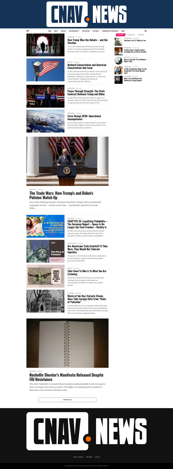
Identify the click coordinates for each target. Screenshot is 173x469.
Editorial (96, 31)
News (122, 31)
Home (49, 31)
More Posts (67, 400)
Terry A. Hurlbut (78, 457)
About (56, 31)
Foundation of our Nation (110, 31)
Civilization (85, 31)
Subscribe (89, 457)
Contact (63, 31)
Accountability (74, 31)
